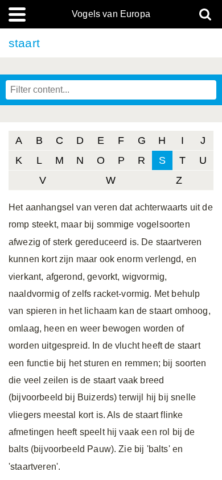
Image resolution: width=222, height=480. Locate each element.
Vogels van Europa (111, 14)
